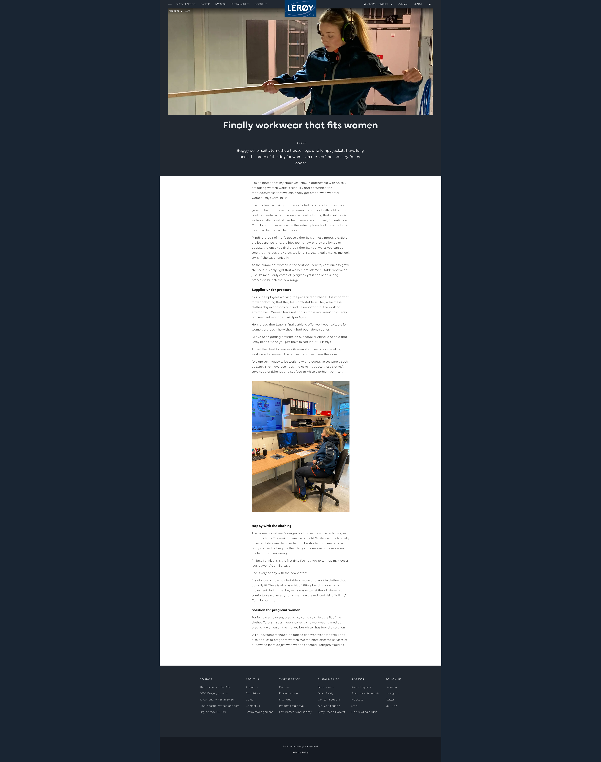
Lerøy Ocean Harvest (331, 712)
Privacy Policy (300, 752)
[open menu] (170, 4)
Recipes (284, 687)
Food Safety (325, 693)
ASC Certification (329, 706)
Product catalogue (291, 706)
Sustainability (240, 4)
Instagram (392, 693)
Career (205, 4)
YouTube (391, 706)
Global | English (378, 4)
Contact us (253, 706)
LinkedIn (391, 687)
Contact (403, 4)
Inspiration (286, 699)
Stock (354, 706)
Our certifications (329, 699)
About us (174, 11)
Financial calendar (364, 712)
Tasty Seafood (185, 4)
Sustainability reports (365, 693)
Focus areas (326, 687)
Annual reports (361, 687)
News (186, 11)
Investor (220, 4)
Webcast (357, 699)
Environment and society (295, 712)
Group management (259, 712)
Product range (288, 693)
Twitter (390, 699)
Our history (253, 693)
